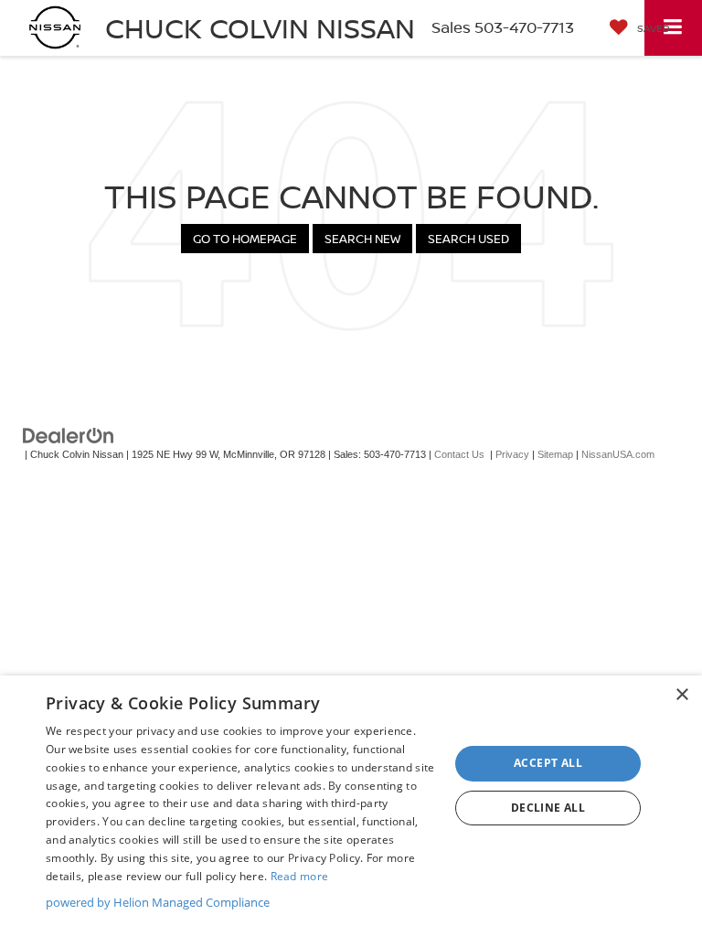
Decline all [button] (548, 807)
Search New (362, 238)
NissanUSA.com (617, 454)
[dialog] (351, 805)
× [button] (681, 695)
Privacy (512, 454)
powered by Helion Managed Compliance (158, 902)
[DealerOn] (68, 435)
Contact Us (459, 454)
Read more (300, 876)
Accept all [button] (548, 763)
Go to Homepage (245, 238)
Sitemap (555, 454)
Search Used (468, 238)
